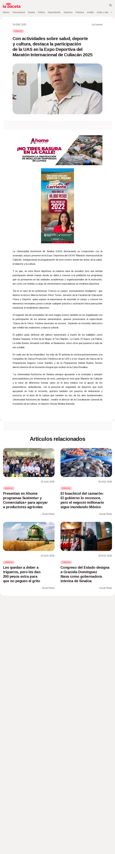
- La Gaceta (96, 24)
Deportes (68, 12)
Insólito (90, 12)
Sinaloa (31, 12)
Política (41, 12)
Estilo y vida (102, 12)
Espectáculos (54, 12)
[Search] (110, 5)
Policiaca (80, 12)
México (6, 12)
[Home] (11, 5)
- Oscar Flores (47, 514)
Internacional (19, 12)
